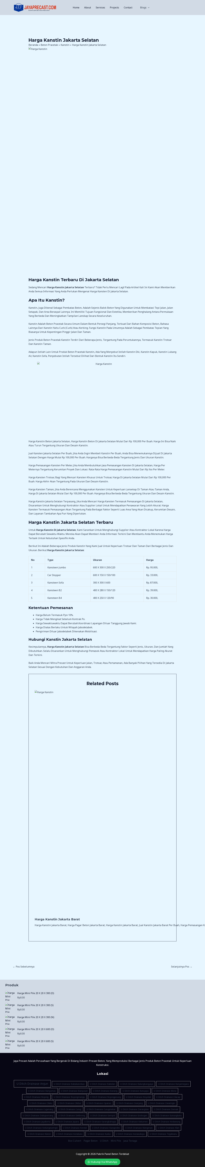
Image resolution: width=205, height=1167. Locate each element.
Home (76, 7)
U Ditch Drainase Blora (165, 1090)
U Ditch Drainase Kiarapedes (106, 1127)
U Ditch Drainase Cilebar (69, 1103)
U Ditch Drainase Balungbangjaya (136, 1083)
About (87, 7)
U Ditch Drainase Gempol (102, 1115)
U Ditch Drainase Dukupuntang (38, 1115)
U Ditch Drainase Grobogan (133, 1115)
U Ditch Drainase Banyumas (42, 1090)
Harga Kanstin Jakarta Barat (57, 919)
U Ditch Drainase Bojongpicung (105, 1097)
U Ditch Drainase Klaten (39, 1133)
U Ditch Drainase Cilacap (168, 1097)
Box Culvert (74, 1140)
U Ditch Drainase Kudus (99, 1133)
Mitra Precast (58, 663)
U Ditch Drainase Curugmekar (101, 1109)
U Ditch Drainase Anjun (32, 1084)
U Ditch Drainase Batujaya (136, 1090)
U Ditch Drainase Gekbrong (71, 1115)
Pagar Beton (91, 1140)
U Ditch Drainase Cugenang (39, 1109)
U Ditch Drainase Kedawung (166, 1121)
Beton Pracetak (52, 340)
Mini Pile (116, 1140)
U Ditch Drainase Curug (69, 1109)
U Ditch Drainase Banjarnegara (173, 1083)
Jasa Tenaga (130, 1140)
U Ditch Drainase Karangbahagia (100, 1121)
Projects (114, 7)
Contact (128, 7)
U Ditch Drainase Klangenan (139, 1127)
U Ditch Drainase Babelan (102, 1083)
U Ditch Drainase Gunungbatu (167, 1115)
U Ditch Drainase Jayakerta (37, 1121)
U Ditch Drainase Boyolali (138, 1097)
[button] (147, 7)
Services (100, 7)
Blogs (143, 7)
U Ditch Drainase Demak (166, 1109)
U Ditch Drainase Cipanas (98, 1103)
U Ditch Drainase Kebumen (134, 1121)
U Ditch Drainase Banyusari (74, 1090)
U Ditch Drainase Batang (105, 1090)
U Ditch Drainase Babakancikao (69, 1083)
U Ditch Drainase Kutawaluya (130, 1133)
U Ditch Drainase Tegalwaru (163, 1133)
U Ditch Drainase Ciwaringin (161, 1103)
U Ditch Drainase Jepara (67, 1121)
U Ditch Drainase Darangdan (135, 1109)
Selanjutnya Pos (181, 966)
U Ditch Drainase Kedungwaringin (41, 1127)
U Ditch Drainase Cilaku (40, 1103)
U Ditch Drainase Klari (168, 1127)
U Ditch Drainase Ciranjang (129, 1103)
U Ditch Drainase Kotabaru (69, 1133)
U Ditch (104, 1140)
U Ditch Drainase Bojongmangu (69, 1097)
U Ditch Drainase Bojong (36, 1097)
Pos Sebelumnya (23, 966)
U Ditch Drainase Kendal (75, 1127)
